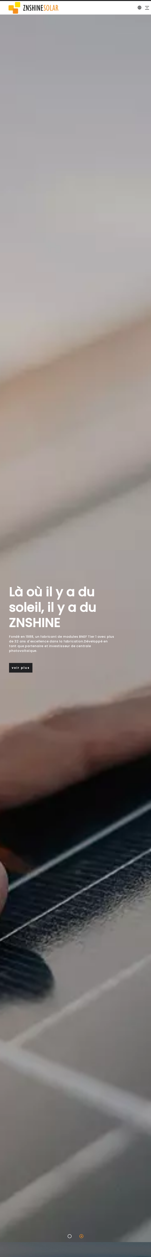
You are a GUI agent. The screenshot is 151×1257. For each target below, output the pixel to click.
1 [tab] (70, 1236)
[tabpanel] (75, 628)
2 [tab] (81, 1236)
